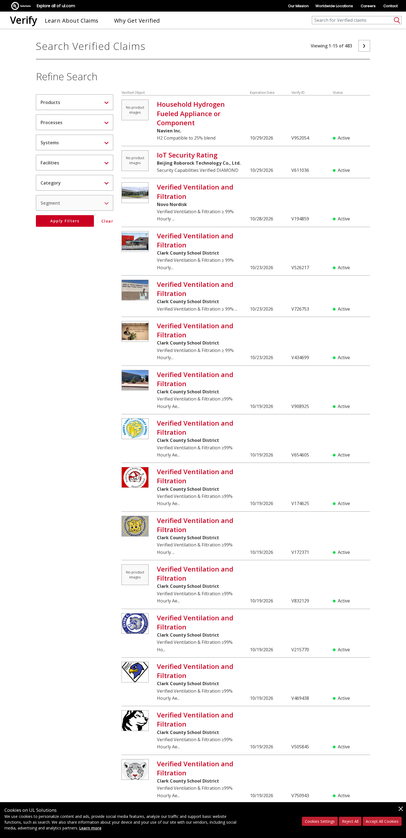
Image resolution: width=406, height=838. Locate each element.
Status (338, 92)
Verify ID (298, 92)
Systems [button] (50, 143)
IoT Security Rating (187, 154)
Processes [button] (51, 122)
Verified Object (133, 92)
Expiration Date (262, 92)
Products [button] (50, 102)
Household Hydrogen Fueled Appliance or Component (191, 113)
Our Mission (298, 6)
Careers (368, 6)
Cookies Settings (320, 821)
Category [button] (51, 183)
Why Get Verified (137, 20)
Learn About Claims (72, 20)
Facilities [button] (50, 163)
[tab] (74, 102)
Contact (390, 6)
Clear (107, 221)
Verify (23, 20)
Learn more (90, 828)
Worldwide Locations (334, 6)
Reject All (350, 821)
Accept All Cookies (382, 821)
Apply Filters (65, 220)
